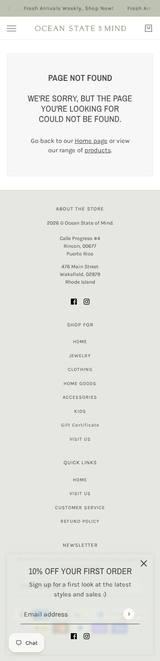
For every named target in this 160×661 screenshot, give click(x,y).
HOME (80, 341)
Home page (91, 141)
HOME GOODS (80, 383)
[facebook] (73, 636)
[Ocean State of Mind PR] (80, 28)
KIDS (80, 411)
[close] (144, 563)
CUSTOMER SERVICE (80, 507)
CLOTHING (80, 369)
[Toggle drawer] (11, 28)
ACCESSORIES (80, 397)
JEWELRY (80, 356)
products (97, 150)
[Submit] (128, 614)
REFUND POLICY (80, 521)
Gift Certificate (80, 425)
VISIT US (80, 439)
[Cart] (148, 28)
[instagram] (86, 636)
